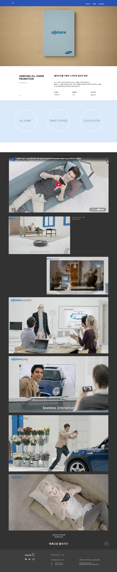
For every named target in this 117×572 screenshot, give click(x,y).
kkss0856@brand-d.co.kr (57, 560)
